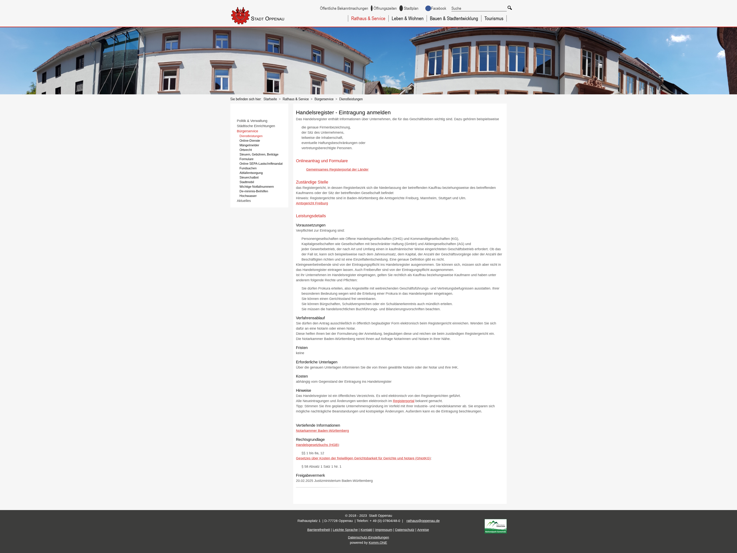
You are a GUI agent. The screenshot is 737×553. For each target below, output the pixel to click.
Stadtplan (411, 8)
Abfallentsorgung (251, 172)
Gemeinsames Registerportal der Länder (337, 169)
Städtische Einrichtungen (256, 126)
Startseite (270, 99)
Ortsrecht (246, 149)
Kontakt (366, 530)
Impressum (383, 530)
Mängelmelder (249, 145)
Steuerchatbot (249, 177)
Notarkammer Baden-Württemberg (322, 431)
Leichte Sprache (345, 530)
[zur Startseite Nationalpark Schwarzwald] (496, 532)
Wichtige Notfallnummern (257, 186)
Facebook (438, 8)
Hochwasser (248, 196)
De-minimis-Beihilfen (254, 191)
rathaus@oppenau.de (423, 521)
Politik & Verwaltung (252, 121)
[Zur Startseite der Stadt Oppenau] (265, 25)
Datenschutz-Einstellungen (368, 537)
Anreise (423, 530)
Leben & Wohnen (408, 18)
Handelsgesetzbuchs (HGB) (317, 445)
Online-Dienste (250, 140)
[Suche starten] (509, 8)
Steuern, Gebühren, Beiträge (259, 154)
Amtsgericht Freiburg (312, 203)
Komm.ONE (378, 543)
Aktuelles (244, 201)
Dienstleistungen (351, 99)
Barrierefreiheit (318, 530)
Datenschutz (404, 530)
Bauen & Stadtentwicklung (454, 18)
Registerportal (403, 401)
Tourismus (493, 18)
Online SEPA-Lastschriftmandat (261, 163)
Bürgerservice (324, 99)
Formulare (247, 159)
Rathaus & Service (368, 18)
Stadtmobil (247, 182)
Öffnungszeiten (385, 8)
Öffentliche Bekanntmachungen (344, 8)
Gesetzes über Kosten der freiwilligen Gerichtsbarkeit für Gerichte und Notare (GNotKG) (363, 458)
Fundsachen (248, 168)
